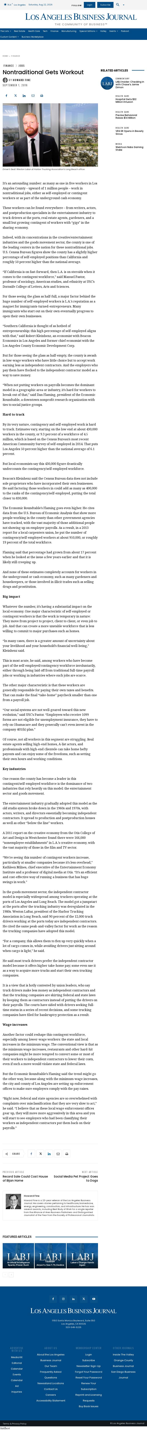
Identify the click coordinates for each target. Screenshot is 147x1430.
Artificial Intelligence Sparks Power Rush (18, 1263)
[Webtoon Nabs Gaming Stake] (107, 147)
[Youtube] (94, 1299)
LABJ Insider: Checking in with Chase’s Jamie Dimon (130, 84)
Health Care (122, 96)
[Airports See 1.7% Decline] (50, 1255)
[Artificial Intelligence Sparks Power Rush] (18, 1255)
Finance (15, 55)
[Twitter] (15, 95)
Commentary (123, 79)
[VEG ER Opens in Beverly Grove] (107, 131)
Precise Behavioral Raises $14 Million (126, 116)
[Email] (33, 95)
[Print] (42, 95)
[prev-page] (5, 1274)
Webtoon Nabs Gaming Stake (129, 148)
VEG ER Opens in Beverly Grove (130, 132)
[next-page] (11, 1274)
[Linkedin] (24, 95)
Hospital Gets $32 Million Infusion (126, 101)
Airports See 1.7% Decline (50, 1265)
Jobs (22, 65)
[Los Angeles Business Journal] (73, 1310)
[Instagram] (63, 1299)
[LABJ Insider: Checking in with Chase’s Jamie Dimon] (107, 83)
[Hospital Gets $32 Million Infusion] (107, 99)
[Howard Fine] (6, 80)
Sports (81, 1259)
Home (5, 55)
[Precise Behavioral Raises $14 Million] (107, 115)
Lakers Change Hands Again (82, 1263)
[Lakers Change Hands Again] (82, 1255)
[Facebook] (6, 95)
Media (119, 144)
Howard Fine (22, 80)
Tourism (50, 1262)
